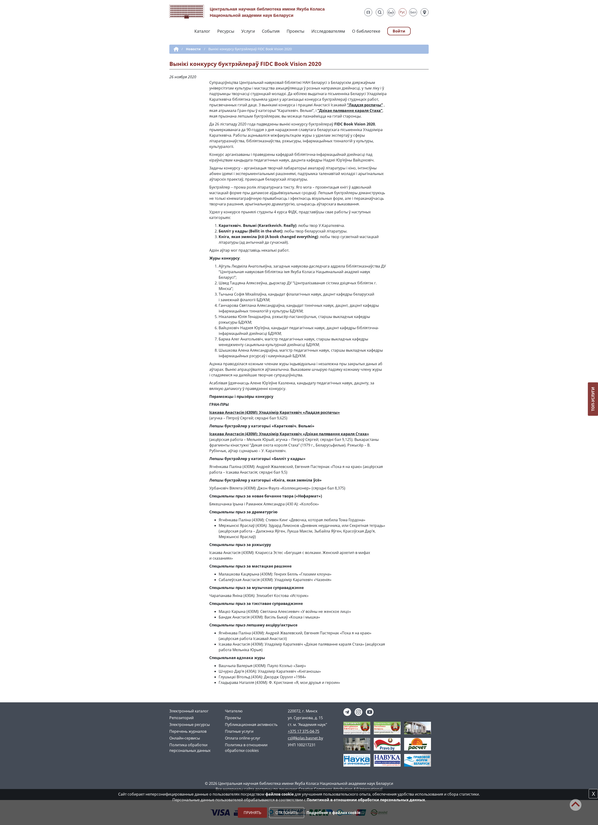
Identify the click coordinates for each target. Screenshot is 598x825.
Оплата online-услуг (242, 738)
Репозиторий (181, 717)
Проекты (295, 31)
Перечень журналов (187, 731)
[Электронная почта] (368, 12)
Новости (193, 49)
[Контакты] (424, 12)
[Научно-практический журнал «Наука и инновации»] (356, 759)
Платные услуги (239, 731)
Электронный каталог (189, 711)
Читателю (233, 711)
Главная (175, 49)
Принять (252, 812)
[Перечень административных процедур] (356, 743)
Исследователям (328, 31)
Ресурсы (225, 31)
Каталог (202, 31)
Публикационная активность (251, 724)
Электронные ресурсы (189, 724)
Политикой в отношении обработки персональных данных (366, 799)
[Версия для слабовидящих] (391, 12)
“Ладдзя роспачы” (365, 104)
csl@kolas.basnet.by (305, 738)
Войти (399, 31)
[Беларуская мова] (413, 12)
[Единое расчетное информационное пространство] (417, 743)
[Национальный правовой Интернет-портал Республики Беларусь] (387, 743)
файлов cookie (279, 794)
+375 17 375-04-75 (303, 731)
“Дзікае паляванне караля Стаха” (349, 110)
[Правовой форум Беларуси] (417, 759)
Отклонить (286, 812)
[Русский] (403, 12)
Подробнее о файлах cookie (333, 812)
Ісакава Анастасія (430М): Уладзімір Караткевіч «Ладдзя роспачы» (274, 412)
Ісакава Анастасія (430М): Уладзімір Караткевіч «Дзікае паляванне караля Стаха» (289, 433)
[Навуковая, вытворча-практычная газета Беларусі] (387, 759)
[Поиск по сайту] (380, 12)
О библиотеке (366, 31)
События (271, 31)
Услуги (248, 31)
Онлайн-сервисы (184, 738)
